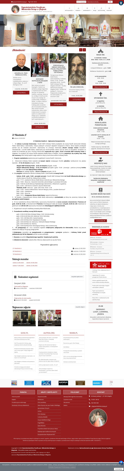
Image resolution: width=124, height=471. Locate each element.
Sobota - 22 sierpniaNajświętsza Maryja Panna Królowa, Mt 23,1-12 (99, 253)
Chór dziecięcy (41, 414)
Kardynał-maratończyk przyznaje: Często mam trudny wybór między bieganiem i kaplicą (23, 350)
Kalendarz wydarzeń (27, 276)
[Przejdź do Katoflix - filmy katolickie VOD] (53, 383)
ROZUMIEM (118, 469)
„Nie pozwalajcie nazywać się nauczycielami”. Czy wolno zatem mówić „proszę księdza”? (48, 370)
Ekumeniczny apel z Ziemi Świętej (71, 343)
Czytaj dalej (100, 221)
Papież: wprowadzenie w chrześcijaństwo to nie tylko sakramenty (98, 292)
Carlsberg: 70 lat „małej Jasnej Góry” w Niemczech (101, 271)
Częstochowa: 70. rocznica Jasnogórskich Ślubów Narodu (99, 276)
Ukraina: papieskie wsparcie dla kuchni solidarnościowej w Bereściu (100, 281)
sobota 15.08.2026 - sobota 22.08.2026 (25, 265)
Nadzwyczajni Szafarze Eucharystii (47, 431)
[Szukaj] (110, 2)
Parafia (78, 10)
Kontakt (109, 10)
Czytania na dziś (68, 399)
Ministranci (41, 399)
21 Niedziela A (19, 134)
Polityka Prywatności (55, 467)
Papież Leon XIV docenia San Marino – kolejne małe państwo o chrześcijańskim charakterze (48, 346)
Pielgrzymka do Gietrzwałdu (22, 298)
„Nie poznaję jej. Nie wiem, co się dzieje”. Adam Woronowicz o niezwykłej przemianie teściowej (48, 339)
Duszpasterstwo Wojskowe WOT (46, 434)
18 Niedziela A (17, 254)
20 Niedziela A (17, 251)
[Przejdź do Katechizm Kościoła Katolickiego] (19, 383)
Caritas (39, 411)
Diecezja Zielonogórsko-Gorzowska (73, 396)
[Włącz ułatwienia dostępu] (121, 3)
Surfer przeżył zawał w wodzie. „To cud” (48, 365)
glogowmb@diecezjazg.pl (20, 2)
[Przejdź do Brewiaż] (71, 383)
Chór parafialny (42, 402)
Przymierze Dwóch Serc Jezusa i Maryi (48, 428)
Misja (94, 10)
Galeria (65, 405)
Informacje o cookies (69, 467)
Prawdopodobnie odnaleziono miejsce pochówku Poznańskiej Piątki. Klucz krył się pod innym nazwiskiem (48, 353)
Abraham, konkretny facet (69, 362)
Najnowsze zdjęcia (21, 307)
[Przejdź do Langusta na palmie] (36, 383)
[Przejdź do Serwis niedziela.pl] (88, 383)
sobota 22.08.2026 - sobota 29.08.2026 (25, 263)
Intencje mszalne (20, 259)
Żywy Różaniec (42, 426)
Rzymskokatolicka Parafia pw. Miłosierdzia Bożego (33, 9)
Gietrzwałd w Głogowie (21, 286)
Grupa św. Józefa (42, 396)
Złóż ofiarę (101, 10)
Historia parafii (16, 396)
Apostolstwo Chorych (43, 408)
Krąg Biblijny (41, 423)
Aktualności (69, 10)
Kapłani (14, 399)
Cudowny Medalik (42, 417)
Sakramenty (87, 10)
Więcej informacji (100, 87)
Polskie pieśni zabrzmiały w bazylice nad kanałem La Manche (100, 286)
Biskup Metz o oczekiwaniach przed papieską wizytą (100, 298)
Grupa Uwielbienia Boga (44, 420)
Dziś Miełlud (66, 347)
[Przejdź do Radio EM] (105, 383)
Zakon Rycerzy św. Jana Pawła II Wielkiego (49, 405)
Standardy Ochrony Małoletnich (20, 405)
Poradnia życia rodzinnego (19, 402)
